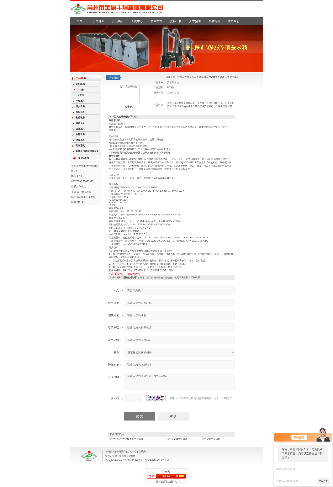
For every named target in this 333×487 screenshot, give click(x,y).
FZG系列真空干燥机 (177, 439)
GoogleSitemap (113, 460)
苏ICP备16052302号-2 (157, 460)
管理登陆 (127, 460)
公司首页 (110, 451)
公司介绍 (98, 21)
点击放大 (129, 106)
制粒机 (80, 89)
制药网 (166, 471)
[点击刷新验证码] (156, 398)
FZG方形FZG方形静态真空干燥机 (126, 439)
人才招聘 (195, 21)
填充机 (80, 95)
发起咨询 (323, 481)
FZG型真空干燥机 (211, 439)
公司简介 (121, 451)
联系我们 (233, 21)
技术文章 (156, 21)
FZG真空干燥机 (217, 77)
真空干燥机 (134, 273)
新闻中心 (137, 21)
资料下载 (176, 21)
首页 (79, 21)
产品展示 (118, 21)
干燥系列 (201, 77)
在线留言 (214, 21)
